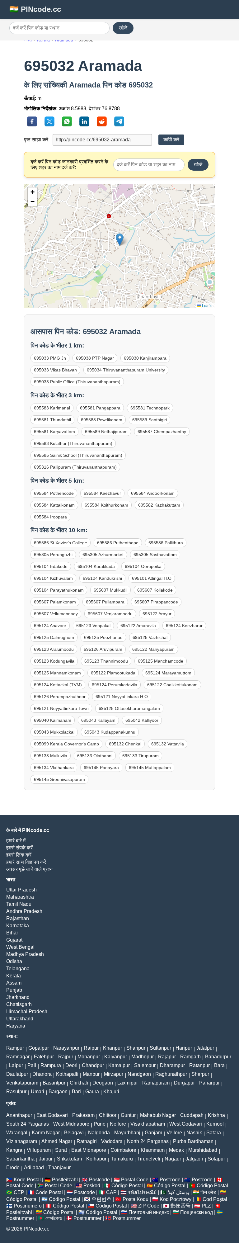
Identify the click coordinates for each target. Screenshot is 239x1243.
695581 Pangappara (100, 407)
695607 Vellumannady (56, 613)
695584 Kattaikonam (54, 505)
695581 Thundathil (52, 419)
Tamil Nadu (18, 904)
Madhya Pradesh (25, 954)
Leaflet (207, 305)
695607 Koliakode (155, 590)
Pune (99, 1124)
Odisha (14, 961)
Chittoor (107, 1115)
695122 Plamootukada (113, 672)
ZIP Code (148, 1205)
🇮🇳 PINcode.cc (35, 9)
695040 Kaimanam (52, 720)
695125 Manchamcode (160, 661)
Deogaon (102, 1082)
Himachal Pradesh (26, 1011)
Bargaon (58, 1091)
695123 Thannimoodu (106, 661)
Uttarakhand (19, 1018)
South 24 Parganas (27, 1124)
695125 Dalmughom (54, 637)
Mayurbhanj (127, 1132)
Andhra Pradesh (24, 911)
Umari (37, 1091)
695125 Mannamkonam (57, 672)
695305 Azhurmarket (103, 554)
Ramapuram (156, 1082)
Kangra (14, 1150)
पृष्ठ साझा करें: (36, 139)
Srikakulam (69, 1158)
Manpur (91, 1074)
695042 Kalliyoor (141, 720)
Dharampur (172, 1065)
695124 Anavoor (50, 625)
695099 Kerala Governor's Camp (66, 743)
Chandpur (93, 1065)
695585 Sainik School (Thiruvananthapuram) (78, 455)
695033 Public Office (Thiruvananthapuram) (77, 381)
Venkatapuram (22, 1082)
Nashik (194, 1132)
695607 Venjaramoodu (110, 613)
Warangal (16, 1132)
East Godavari (52, 1115)
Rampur (15, 1048)
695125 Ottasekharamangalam (129, 708)
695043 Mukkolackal (54, 732)
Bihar (12, 932)
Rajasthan (17, 918)
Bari (76, 1091)
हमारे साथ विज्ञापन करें (26, 862)
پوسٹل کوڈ (178, 1192)
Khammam (153, 1150)
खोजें (123, 28)
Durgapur (184, 1082)
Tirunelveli (148, 1158)
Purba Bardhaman (193, 1141)
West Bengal (20, 947)
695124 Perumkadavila (114, 684)
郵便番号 (180, 1205)
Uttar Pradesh (21, 889)
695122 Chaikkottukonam (172, 684)
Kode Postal (27, 1179)
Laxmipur (127, 1082)
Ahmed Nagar (56, 1141)
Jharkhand (18, 997)
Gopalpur (38, 1048)
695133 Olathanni (94, 755)
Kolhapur (96, 1158)
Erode (13, 1167)
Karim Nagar (46, 1132)
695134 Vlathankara (54, 767)
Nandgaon (139, 1074)
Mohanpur (88, 1056)
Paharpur (209, 1082)
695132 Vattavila (167, 743)
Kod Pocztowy (175, 1199)
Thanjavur (59, 1167)
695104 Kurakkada (96, 566)
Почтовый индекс (149, 1212)
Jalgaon (194, 1158)
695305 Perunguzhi (53, 554)
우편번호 (101, 1199)
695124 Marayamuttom (168, 672)
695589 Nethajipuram (106, 431)
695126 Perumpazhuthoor (60, 696)
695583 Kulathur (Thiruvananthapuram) (73, 443)
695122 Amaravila (138, 625)
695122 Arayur (157, 613)
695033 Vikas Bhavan (55, 369)
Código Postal (127, 1185)
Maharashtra (20, 897)
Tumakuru (122, 1158)
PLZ (206, 1205)
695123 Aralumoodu (54, 649)
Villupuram (39, 1150)
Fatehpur (44, 1056)
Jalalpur (205, 1048)
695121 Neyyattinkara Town (61, 708)
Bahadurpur (218, 1056)
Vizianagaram (21, 1141)
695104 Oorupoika (143, 566)
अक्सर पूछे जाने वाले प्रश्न (29, 869)
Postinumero (28, 1205)
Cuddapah (192, 1115)
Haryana (15, 1025)
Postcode (99, 1179)
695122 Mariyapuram (153, 649)
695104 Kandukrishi (102, 578)
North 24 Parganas (148, 1141)
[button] (120, 239)
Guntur (128, 1115)
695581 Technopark (150, 407)
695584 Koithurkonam (106, 505)
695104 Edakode (51, 566)
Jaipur (46, 1158)
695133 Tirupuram (140, 755)
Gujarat (14, 940)
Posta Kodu (135, 1199)
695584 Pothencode (54, 493)
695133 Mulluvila (50, 755)
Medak (176, 1150)
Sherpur (200, 1074)
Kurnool (215, 1124)
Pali (31, 1065)
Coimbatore (123, 1150)
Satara (213, 1132)
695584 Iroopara (50, 516)
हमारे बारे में (16, 840)
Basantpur (54, 1082)
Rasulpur (16, 1091)
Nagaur (173, 1158)
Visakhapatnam (147, 1124)
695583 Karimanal (52, 407)
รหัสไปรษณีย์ (142, 1192)
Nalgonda (99, 1132)
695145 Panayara (101, 767)
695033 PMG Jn (50, 358)
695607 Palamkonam (55, 601)
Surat (61, 1150)
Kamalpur (119, 1065)
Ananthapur (19, 1115)
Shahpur (135, 1048)
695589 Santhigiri (149, 419)
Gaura (92, 1091)
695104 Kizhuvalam (53, 578)
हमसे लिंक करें (18, 855)
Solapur (216, 1158)
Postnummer (20, 1218)
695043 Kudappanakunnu (109, 732)
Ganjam (153, 1132)
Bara (219, 1065)
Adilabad (34, 1167)
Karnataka (17, 925)
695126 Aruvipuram (103, 649)
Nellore (118, 1124)
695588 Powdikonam (101, 419)
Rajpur (65, 1056)
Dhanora (42, 1074)
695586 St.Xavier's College (60, 542)
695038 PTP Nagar (95, 358)
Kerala (13, 975)
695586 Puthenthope (117, 542)
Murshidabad (202, 1150)
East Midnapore (88, 1150)
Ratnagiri (87, 1141)
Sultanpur (160, 1048)
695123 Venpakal (93, 625)
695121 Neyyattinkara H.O (122, 696)
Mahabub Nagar (158, 1115)
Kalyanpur (115, 1056)
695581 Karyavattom (54, 431)
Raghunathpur (171, 1074)
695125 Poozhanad (103, 637)
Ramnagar (18, 1056)
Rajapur (167, 1056)
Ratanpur (199, 1065)
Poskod (91, 1185)
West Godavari (185, 1124)
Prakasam (83, 1115)
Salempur (145, 1065)
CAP (111, 1192)
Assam (13, 982)
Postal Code (134, 1179)
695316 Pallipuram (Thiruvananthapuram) (75, 467)
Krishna (216, 1115)
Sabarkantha (20, 1158)
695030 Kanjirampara (145, 358)
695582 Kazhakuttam (159, 505)
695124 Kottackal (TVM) (58, 684)
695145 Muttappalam (150, 767)
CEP (19, 1192)
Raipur (91, 1048)
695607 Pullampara (105, 601)
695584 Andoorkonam (153, 493)
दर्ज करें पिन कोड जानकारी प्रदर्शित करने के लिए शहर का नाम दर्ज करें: (69, 164)
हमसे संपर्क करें (19, 847)
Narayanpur (66, 1048)
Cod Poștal (215, 1199)
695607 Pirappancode (156, 601)
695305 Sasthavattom (155, 554)
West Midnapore (71, 1124)
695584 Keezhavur (102, 493)
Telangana (18, 968)
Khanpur (112, 1048)
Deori (71, 1065)
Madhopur (142, 1056)
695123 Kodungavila (54, 661)
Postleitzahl (65, 1179)
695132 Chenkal (125, 743)
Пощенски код (196, 1212)
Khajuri (111, 1091)
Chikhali (79, 1082)
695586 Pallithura (165, 542)
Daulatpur (17, 1074)
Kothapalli (67, 1074)
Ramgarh (190, 1056)
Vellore (174, 1132)
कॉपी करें (171, 139)
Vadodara (112, 1141)
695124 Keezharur (184, 625)
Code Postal (49, 1192)
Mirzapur (113, 1074)
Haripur (184, 1048)
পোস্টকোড (53, 1218)
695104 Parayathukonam (59, 590)
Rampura (50, 1065)
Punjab (14, 990)
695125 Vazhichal (150, 637)
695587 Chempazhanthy (162, 431)
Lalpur (16, 1065)
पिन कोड (208, 1192)
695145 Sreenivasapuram (59, 779)
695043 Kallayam (98, 720)
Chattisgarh (19, 1004)
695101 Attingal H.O (151, 578)
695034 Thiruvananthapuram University (126, 369)
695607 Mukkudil (110, 590)
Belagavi (74, 1132)
